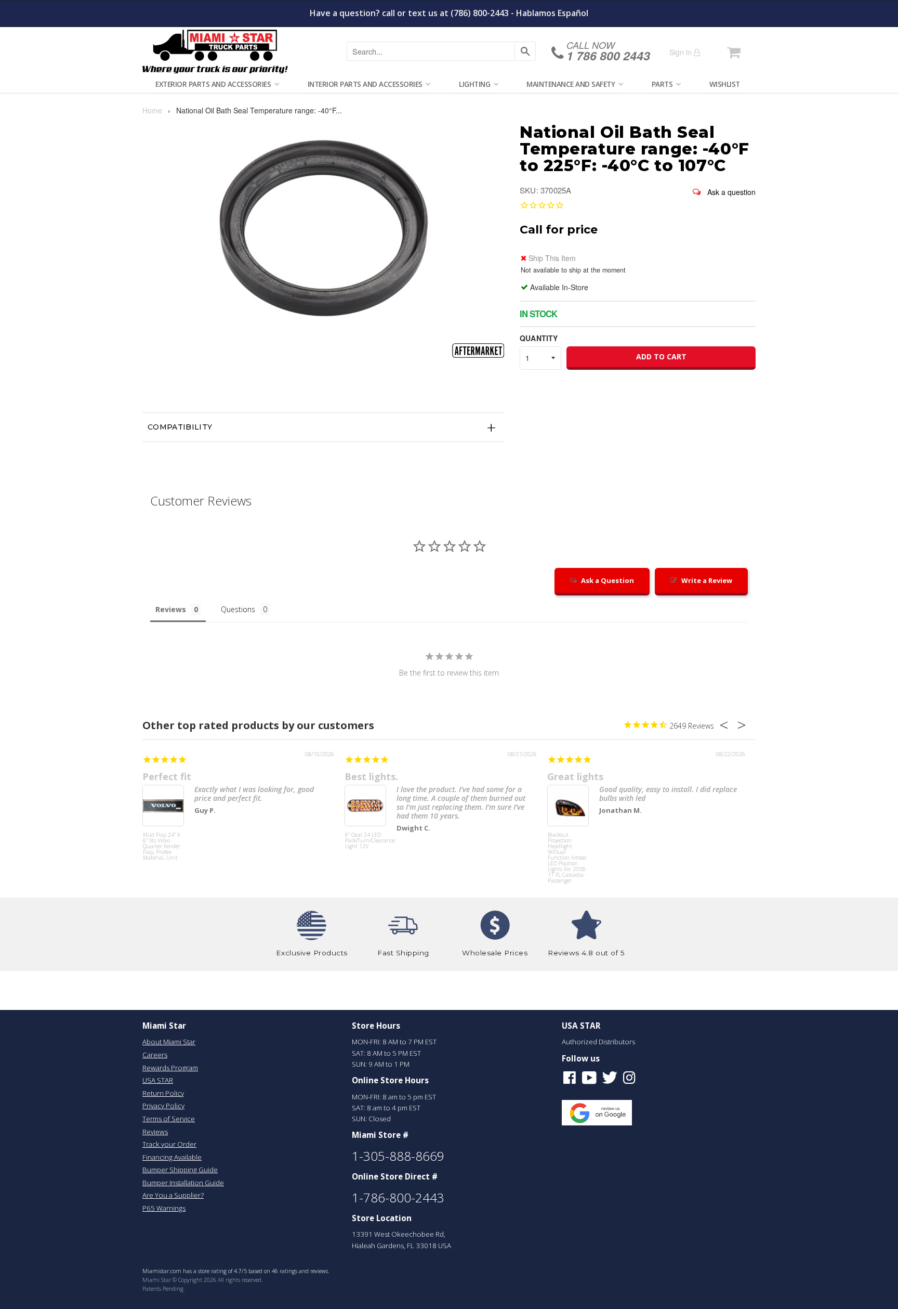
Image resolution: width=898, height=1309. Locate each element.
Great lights (575, 776)
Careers (154, 1054)
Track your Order (169, 1144)
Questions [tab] (238, 609)
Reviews (155, 1131)
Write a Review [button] (706, 580)
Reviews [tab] (170, 609)
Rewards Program (170, 1067)
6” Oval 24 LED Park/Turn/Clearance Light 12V (365, 841)
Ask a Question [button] (607, 580)
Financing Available (172, 1157)
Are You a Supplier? (173, 1195)
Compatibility (180, 427)
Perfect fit (166, 776)
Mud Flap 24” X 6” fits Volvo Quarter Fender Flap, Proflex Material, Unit (161, 846)
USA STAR (157, 1080)
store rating (212, 1271)
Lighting (474, 84)
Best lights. (371, 776)
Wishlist (724, 84)
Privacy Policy (163, 1105)
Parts (662, 84)
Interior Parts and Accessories (365, 84)
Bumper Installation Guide (183, 1182)
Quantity (539, 338)
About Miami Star (168, 1041)
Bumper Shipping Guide (180, 1169)
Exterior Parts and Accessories (213, 84)
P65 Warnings (164, 1208)
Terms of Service (168, 1118)
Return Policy (163, 1093)
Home (152, 110)
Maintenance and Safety (570, 84)
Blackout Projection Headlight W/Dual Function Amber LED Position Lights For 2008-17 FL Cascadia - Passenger (567, 851)
